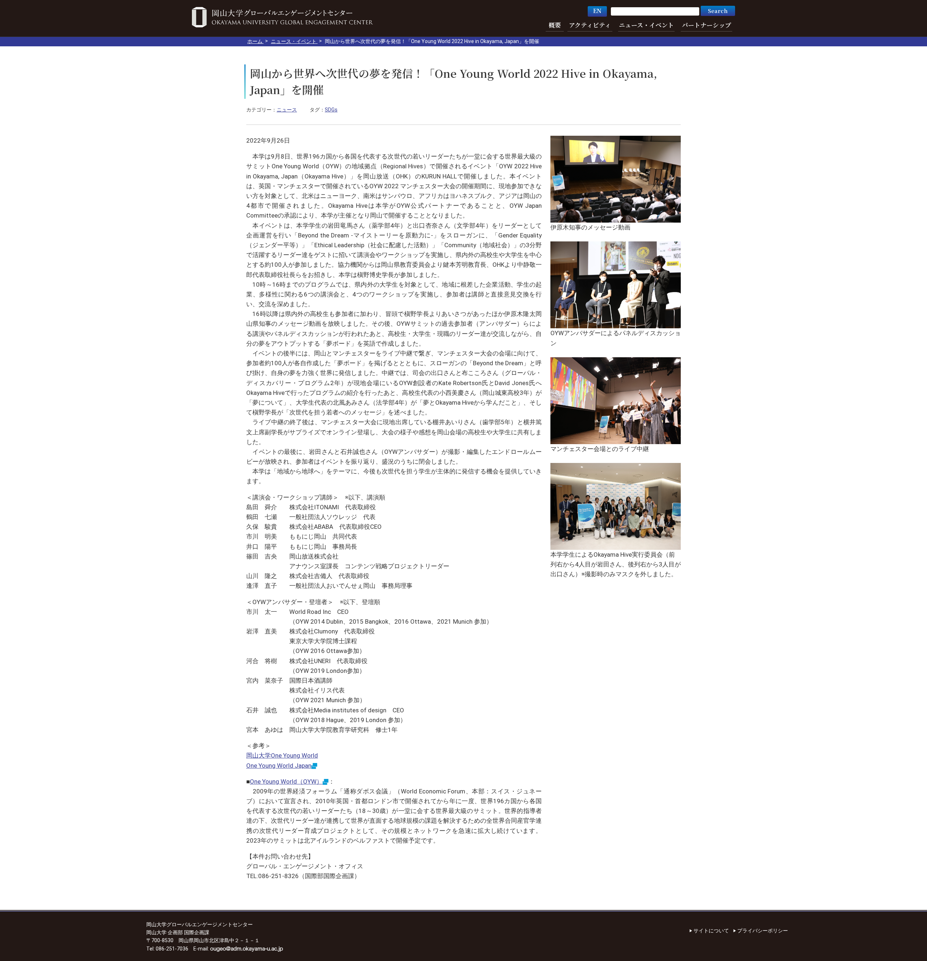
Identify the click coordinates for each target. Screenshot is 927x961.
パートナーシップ (706, 24)
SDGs (331, 110)
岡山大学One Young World (282, 755)
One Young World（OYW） (286, 781)
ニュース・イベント (646, 24)
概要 (555, 24)
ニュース (287, 110)
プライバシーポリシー (762, 930)
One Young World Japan (278, 765)
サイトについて (711, 930)
